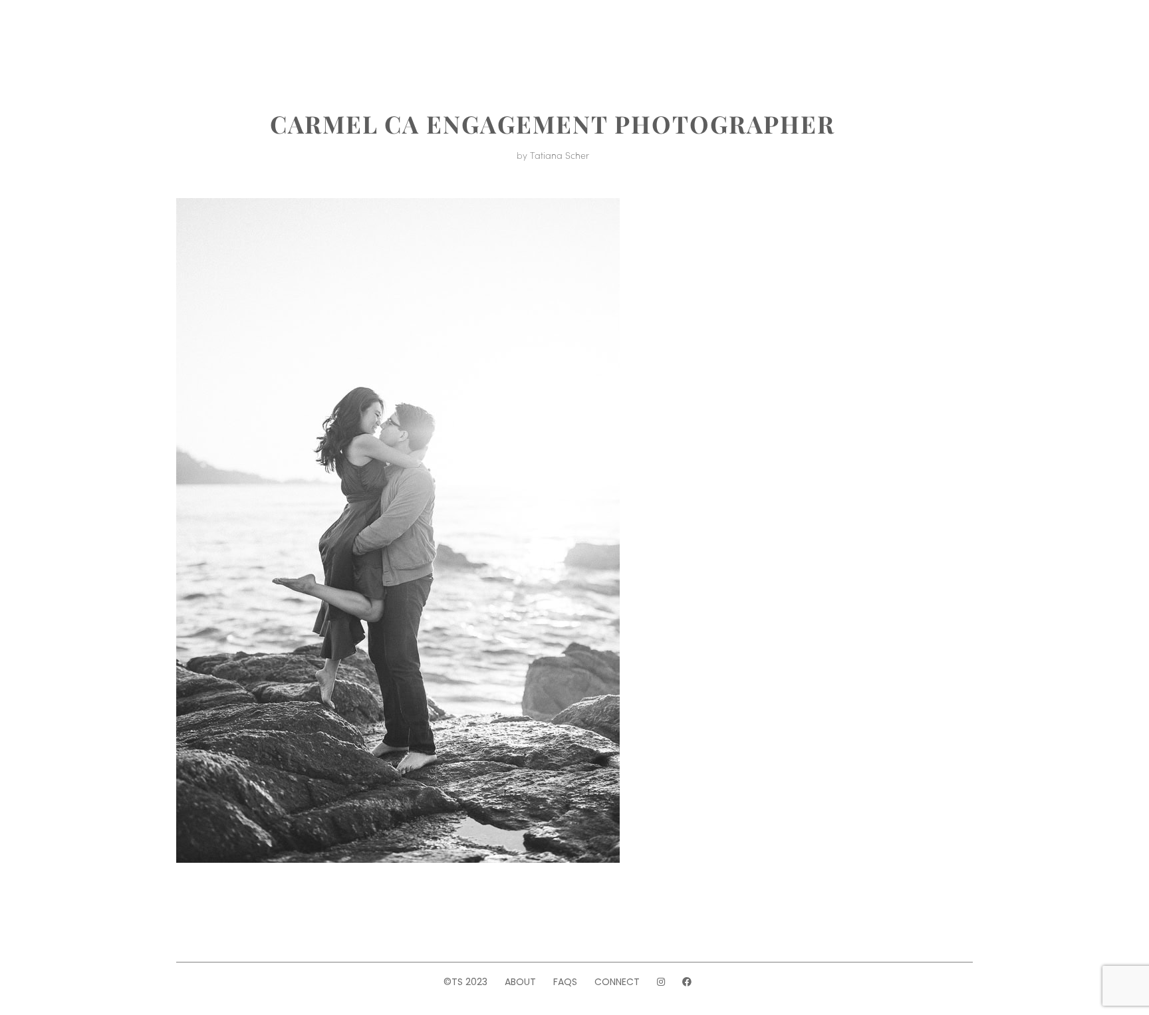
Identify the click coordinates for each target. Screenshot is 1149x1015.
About (258, 38)
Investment (416, 38)
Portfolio (328, 38)
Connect (617, 981)
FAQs (565, 981)
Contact (827, 38)
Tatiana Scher (559, 155)
